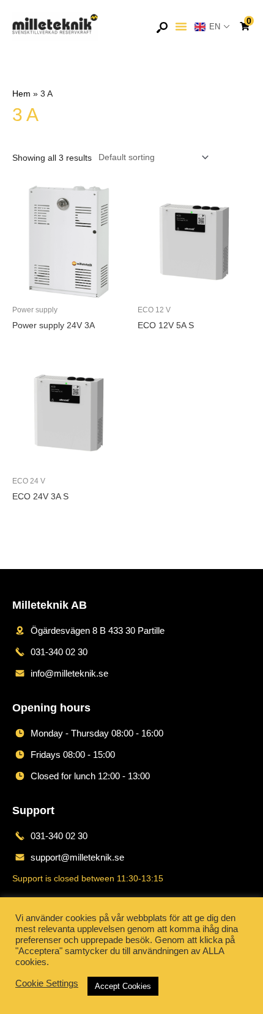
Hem (21, 93)
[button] (181, 26)
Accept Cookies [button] (123, 986)
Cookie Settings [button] (46, 983)
